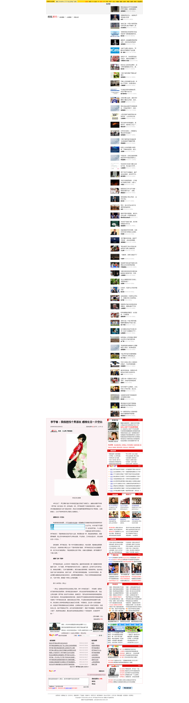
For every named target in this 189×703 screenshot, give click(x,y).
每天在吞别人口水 (113, 677)
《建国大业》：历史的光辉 (132, 653)
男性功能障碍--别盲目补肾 (133, 546)
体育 (90, 1)
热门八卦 (122, 649)
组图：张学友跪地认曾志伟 (133, 589)
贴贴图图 (122, 671)
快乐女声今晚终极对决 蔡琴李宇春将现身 (61, 664)
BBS (135, 1)
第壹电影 (122, 653)
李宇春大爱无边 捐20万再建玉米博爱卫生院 (62, 650)
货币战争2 (136, 559)
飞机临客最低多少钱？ (119, 479)
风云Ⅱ (115, 529)
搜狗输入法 (64, 695)
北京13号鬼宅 (124, 505)
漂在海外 (110, 680)
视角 (111, 474)
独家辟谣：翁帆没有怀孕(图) (132, 423)
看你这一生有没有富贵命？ (69, 630)
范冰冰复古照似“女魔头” (131, 657)
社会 (111, 490)
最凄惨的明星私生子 (113, 657)
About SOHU (107, 695)
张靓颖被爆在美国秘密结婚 (133, 431)
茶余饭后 (115, 584)
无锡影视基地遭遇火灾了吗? (133, 471)
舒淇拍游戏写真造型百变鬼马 (134, 606)
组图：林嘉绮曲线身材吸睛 (116, 589)
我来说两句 (89, 426)
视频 (117, 1)
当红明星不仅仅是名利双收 (132, 673)
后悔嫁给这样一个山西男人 (132, 674)
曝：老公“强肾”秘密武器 (115, 552)
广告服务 (82, 695)
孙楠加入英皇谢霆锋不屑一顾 (131, 440)
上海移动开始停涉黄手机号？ (133, 483)
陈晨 (122, 437)
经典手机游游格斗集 (128, 561)
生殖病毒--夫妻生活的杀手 (133, 542)
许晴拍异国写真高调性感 (131, 651)
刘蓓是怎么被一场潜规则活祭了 (131, 433)
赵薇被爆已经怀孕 (114, 576)
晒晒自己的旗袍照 (118, 682)
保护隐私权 (100, 695)
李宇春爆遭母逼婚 (114, 578)
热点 (111, 486)
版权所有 (111, 697)
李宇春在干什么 (96, 650)
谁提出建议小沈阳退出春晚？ (133, 481)
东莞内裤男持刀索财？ (119, 488)
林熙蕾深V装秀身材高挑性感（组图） (123, 662)
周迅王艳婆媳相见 (125, 578)
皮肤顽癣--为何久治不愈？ (116, 550)
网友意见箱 (127, 688)
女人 (114, 1)
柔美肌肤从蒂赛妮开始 (115, 462)
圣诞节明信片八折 (114, 580)
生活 (111, 476)
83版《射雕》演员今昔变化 (116, 601)
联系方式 (93, 695)
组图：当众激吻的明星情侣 (116, 593)
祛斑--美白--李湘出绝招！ (133, 548)
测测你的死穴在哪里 (98, 631)
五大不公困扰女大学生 (119, 483)
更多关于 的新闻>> (79, 667)
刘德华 (70, 522)
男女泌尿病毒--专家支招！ (116, 548)
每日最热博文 (117, 445)
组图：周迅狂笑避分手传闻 (116, 587)
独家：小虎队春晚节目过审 (133, 587)
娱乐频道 (62, 17)
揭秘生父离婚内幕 (136, 574)
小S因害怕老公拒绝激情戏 (133, 439)
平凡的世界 (131, 559)
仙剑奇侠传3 (132, 529)
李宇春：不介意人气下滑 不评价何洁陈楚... (62, 657)
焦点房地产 (71, 1)
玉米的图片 (95, 655)
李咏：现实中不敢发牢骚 (117, 608)
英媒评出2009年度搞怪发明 (132, 671)
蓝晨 (122, 435)
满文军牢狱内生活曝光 (134, 608)
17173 (66, 1)
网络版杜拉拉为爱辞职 (132, 601)
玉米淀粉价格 (96, 657)
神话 (127, 529)
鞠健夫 (122, 423)
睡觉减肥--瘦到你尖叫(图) (116, 544)
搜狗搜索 (53, 635)
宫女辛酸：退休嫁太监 (115, 533)
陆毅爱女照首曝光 (136, 578)
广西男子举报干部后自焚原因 (131, 474)
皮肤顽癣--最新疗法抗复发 (133, 544)
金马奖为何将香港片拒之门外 (131, 425)
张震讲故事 (133, 557)
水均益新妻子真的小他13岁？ (133, 469)
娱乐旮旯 (122, 673)
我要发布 (101, 671)
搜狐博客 (115, 420)
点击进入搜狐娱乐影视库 (115, 605)
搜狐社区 (115, 646)
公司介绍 (114, 695)
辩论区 (93, 684)
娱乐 (95, 1)
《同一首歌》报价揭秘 (117, 610)
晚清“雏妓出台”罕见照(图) (133, 597)
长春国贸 (123, 431)
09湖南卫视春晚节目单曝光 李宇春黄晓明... (62, 662)
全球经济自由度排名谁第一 (133, 479)
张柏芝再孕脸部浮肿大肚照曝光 (131, 437)
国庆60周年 (120, 447)
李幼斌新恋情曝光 (136, 576)
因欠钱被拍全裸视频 (113, 431)
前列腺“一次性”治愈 (131, 462)
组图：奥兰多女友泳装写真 (133, 591)
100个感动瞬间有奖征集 (115, 603)
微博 (132, 1)
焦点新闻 (122, 669)
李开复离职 (130, 445)
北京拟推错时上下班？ (119, 471)
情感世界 (122, 674)
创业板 (114, 447)
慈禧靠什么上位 (119, 531)
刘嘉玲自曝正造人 (125, 580)
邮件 (124, 1)
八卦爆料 (122, 651)
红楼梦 (138, 557)
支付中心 (70, 695)
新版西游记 (123, 519)
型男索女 (122, 676)
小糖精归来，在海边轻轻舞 (132, 676)
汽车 (107, 1)
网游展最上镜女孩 (113, 441)
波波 (122, 440)
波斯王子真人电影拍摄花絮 (116, 606)
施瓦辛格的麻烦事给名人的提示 (131, 435)
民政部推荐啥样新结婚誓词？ (133, 486)
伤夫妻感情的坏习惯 (114, 546)
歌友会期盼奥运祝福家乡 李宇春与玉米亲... (62, 655)
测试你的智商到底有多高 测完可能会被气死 (74, 627)
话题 (111, 483)
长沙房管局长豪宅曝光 (119, 481)
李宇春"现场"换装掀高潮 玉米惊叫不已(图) (62, 648)
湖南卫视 (94, 664)
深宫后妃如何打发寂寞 (115, 535)
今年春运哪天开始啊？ (119, 490)
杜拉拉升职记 (126, 557)
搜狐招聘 (76, 695)
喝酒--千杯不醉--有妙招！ (133, 552)
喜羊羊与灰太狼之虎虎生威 (133, 527)
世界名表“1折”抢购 (114, 458)
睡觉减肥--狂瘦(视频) (114, 454)
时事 (111, 488)
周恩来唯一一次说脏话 (132, 535)
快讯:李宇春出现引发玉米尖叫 (58, 643)
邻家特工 (111, 529)
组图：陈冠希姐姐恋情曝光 (116, 591)
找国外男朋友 (96, 645)
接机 (93, 643)
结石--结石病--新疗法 (114, 460)
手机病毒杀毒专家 (118, 561)
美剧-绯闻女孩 (135, 519)
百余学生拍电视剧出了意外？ (133, 476)
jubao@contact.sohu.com (101, 699)
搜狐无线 (115, 555)
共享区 (111, 561)
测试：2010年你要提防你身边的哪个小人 (74, 624)
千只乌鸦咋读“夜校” (119, 474)
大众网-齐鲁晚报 (67, 431)
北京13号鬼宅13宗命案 (132, 531)
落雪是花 (123, 439)
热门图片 (122, 657)
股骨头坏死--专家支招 (132, 463)
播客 (121, 1)
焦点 (111, 471)
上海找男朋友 (96, 662)
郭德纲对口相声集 (118, 557)
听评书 (111, 557)
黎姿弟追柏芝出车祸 (136, 621)
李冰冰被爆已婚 (125, 574)
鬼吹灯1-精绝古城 (117, 559)
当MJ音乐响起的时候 (133, 610)
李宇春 (76, 503)
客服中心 (87, 695)
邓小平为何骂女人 (113, 505)
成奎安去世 (95, 659)
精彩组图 (122, 655)
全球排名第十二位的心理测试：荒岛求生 (73, 633)
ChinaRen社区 (115, 666)
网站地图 (119, 695)
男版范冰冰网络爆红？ (119, 486)
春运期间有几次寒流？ (119, 476)
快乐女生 (125, 447)
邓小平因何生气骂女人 (132, 533)
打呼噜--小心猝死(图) (114, 456)
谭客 (122, 433)
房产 (110, 1)
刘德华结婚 (131, 447)
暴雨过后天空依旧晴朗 (129, 682)
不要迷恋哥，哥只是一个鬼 (132, 669)
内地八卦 (76, 17)
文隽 (122, 425)
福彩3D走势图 (137, 561)
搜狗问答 (112, 466)
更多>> (140, 420)
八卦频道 (69, 17)
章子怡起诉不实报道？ (119, 469)
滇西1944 (119, 529)
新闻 (111, 481)
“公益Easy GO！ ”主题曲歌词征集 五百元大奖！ (126, 660)
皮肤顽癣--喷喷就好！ (132, 458)
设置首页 (58, 695)
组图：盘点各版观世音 (132, 593)
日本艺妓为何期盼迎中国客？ (133, 488)
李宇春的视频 (96, 652)
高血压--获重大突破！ (132, 460)
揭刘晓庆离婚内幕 (125, 576)
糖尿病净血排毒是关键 (115, 463)
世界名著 (125, 559)
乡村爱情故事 (112, 519)
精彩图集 (110, 662)
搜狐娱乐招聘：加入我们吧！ (134, 605)
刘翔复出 (124, 445)
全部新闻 (125, 695)
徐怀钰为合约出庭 (125, 621)
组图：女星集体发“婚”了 (132, 595)
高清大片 (128, 494)
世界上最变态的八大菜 (85, 630)
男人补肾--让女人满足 (132, 454)
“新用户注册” (68, 688)
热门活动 (110, 660)
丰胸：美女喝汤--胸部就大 (133, 550)
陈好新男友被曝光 (136, 580)
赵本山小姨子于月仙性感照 (132, 429)
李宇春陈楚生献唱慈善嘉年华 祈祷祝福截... (62, 659)
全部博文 (131, 695)
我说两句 (140, 1)
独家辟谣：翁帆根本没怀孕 (133, 603)
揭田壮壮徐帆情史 (113, 574)
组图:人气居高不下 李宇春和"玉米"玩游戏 (61, 652)
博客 (128, 1)
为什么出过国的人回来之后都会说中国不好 (125, 680)
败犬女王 (138, 529)
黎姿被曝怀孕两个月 (113, 621)
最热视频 (115, 494)
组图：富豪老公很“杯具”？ (116, 595)
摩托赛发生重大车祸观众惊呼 (134, 599)
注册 (53, 688)
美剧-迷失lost (119, 527)
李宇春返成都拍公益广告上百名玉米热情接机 (63, 645)
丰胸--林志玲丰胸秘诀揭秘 (116, 542)
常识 (111, 479)
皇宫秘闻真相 (135, 505)
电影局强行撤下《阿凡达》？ (133, 490)
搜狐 (57, 1)
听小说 (111, 559)
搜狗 (75, 1)
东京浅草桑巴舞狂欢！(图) (116, 599)
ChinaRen (61, 1)
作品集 (75, 522)
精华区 (93, 681)
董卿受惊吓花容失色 (130, 649)
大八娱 (122, 429)
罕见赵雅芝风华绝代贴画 (131, 655)
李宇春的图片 (96, 648)
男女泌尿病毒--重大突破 (132, 456)
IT (104, 1)
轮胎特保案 (137, 445)
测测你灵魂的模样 (55, 631)
